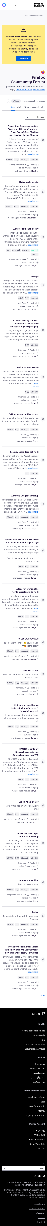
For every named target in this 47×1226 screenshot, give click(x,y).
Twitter (44, 1176)
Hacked (34, 912)
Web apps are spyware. (27, 367)
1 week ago (18, 403)
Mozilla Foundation (35, 1185)
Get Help (41, 1148)
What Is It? (39, 1135)
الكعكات (41, 1217)
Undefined (22, 212)
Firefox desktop (37, 1068)
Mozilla (38, 1014)
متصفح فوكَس (39, 1082)
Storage (34, 276)
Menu (10, 5)
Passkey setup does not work (24, 452)
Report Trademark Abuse (33, 1031)
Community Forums (33, 15)
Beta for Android (37, 1106)
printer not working (28, 880)
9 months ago (17, 936)
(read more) (33, 154)
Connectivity (21, 688)
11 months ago (17, 738)
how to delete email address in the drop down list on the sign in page (21, 541)
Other (23, 656)
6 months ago (17, 529)
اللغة (43, 1163)
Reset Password (37, 1139)
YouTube (39, 1176)
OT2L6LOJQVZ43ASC (28, 639)
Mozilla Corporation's (21, 1182)
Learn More (23, 59)
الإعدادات (23, 435)
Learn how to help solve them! (27, 90)
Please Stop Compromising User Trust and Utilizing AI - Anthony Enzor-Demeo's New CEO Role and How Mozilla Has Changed (23, 130)
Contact (41, 1222)
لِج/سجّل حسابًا (39, 1130)
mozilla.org (39, 1204)
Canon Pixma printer (28, 802)
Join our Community (35, 1044)
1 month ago (18, 309)
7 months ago (17, 869)
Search (15, 5)
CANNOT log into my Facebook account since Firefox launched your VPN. (25, 752)
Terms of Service (37, 1208)
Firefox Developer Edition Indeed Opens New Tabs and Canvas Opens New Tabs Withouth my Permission (21, 950)
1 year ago (19, 266)
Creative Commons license (36, 1196)
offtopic (16, 101)
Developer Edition (36, 1097)
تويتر (43, 1040)
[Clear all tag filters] (8, 101)
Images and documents (16, 895)
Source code (39, 1035)
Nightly (41, 1111)
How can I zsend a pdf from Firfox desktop (27, 835)
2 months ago (17, 791)
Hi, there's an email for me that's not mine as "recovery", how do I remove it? (24, 708)
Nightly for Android (35, 1115)
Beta (43, 1102)
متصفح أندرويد (39, 1073)
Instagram (35, 1176)
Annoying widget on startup (24, 496)
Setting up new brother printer (23, 414)
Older (42, 995)
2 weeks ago (18, 356)
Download (40, 1064)
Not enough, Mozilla (28, 182)
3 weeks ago (18, 628)
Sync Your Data (37, 1144)
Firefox (33, 165)
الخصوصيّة (40, 1213)
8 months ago (19, 171)
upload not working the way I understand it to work (25, 590)
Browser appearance (17, 259)
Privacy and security (17, 165)
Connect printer (30, 670)
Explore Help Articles (34, 1049)
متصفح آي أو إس (38, 1077)
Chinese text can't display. (25, 229)
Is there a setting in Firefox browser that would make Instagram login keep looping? (23, 323)
